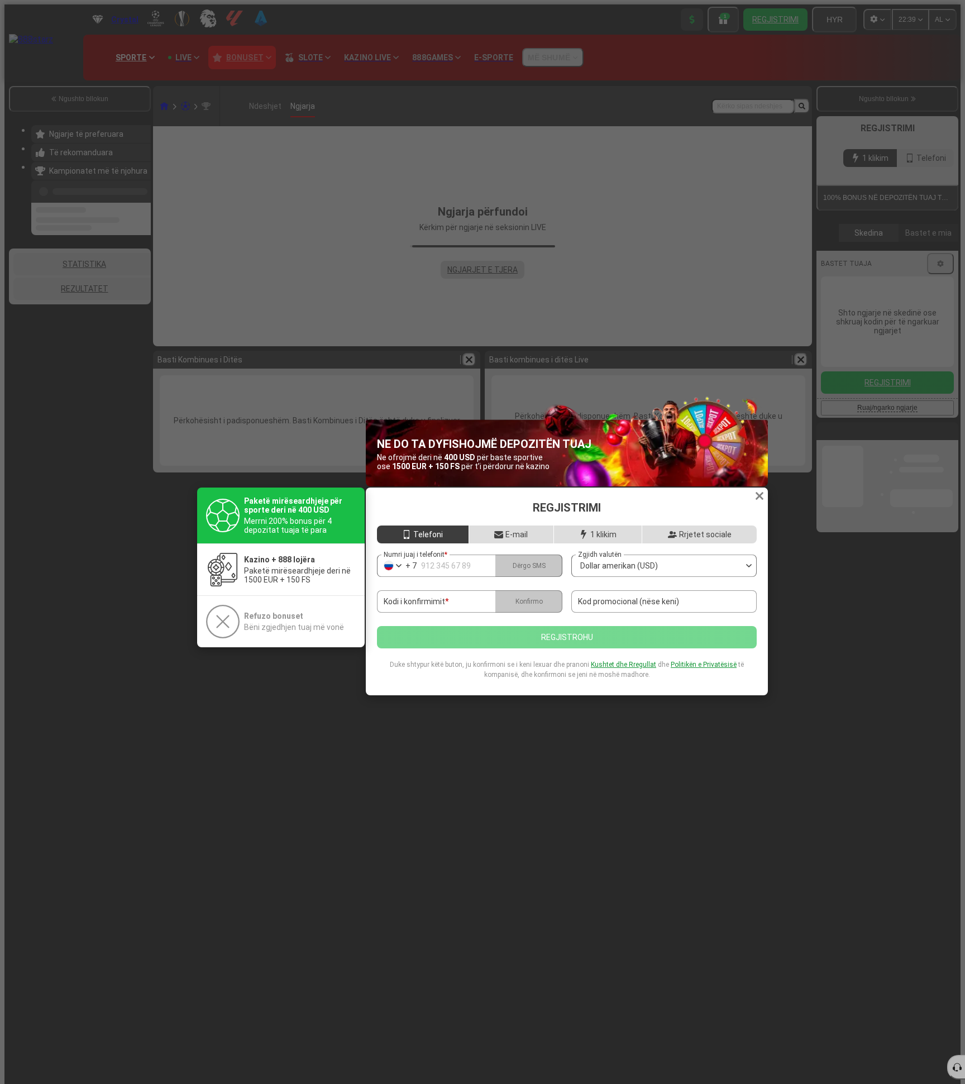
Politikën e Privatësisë (704, 664)
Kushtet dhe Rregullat (623, 664)
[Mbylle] (759, 496)
